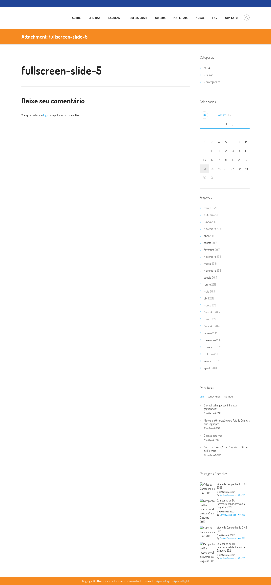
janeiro (210, 333)
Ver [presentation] (202, 397)
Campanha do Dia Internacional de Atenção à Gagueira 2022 (231, 504)
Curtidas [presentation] (228, 397)
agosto (225, 115)
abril (209, 236)
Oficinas (208, 75)
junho (210, 222)
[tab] (202, 398)
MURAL (208, 68)
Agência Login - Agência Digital (172, 581)
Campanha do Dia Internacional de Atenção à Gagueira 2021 (231, 547)
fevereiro (212, 250)
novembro (213, 229)
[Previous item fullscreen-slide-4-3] (63, 54)
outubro (211, 215)
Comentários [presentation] (214, 397)
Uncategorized (212, 82)
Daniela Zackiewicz (227, 495)
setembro (212, 361)
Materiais (180, 18)
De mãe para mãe (213, 435)
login (45, 115)
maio (209, 291)
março (210, 208)
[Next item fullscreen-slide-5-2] (148, 54)
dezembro (212, 340)
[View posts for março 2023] (204, 115)
